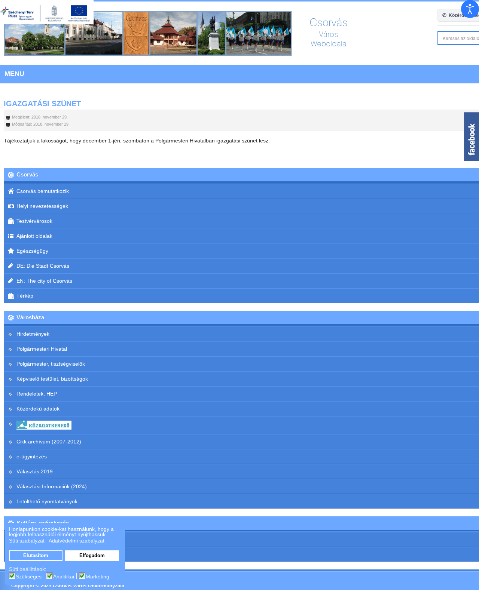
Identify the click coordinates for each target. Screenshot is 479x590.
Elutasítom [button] (35, 555)
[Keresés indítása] (472, 38)
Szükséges (29, 576)
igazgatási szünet (42, 103)
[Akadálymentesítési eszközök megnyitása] (470, 9)
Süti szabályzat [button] (27, 541)
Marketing (97, 576)
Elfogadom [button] (92, 555)
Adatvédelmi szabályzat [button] (76, 541)
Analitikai (63, 576)
